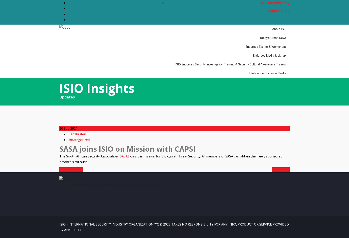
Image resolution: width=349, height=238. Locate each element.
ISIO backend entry (275, 3)
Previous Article (71, 169)
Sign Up (284, 10)
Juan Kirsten (76, 134)
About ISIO (279, 29)
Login (272, 10)
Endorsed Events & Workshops (266, 47)
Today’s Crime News (273, 38)
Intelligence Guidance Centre (268, 73)
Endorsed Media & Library (270, 55)
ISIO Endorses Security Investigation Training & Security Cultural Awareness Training (231, 64)
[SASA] (124, 156)
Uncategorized (78, 140)
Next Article (281, 169)
